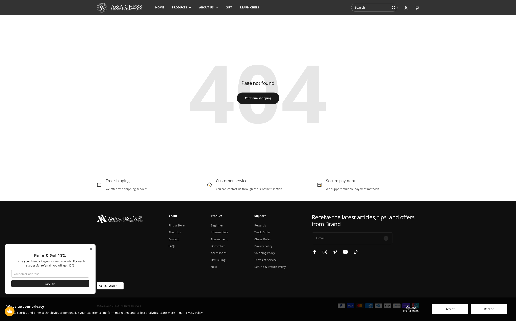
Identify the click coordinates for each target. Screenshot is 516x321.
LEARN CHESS (249, 7)
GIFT (229, 7)
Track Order (262, 232)
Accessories (219, 253)
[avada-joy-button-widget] (10, 311)
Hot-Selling (218, 260)
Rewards (260, 225)
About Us (175, 232)
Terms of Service (265, 260)
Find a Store (177, 225)
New (214, 267)
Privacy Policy (263, 246)
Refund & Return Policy (270, 267)
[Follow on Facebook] (314, 252)
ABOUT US (206, 7)
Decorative (218, 246)
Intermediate (219, 232)
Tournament (219, 239)
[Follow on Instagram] (325, 252)
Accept (450, 309)
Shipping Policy (264, 253)
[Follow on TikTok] (355, 252)
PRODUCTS (179, 7)
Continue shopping (258, 98)
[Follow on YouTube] (345, 252)
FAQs (172, 246)
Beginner (217, 225)
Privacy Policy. (194, 313)
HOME (159, 7)
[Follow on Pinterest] (335, 252)
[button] (393, 7)
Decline (489, 309)
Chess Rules (262, 239)
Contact (174, 239)
